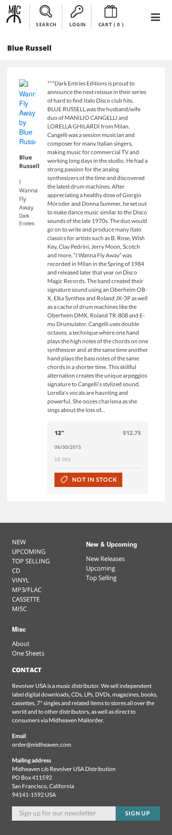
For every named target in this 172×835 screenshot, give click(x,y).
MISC (19, 608)
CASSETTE (26, 599)
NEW (19, 542)
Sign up (138, 813)
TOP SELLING (31, 561)
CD (16, 570)
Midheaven (14, 17)
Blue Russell (29, 161)
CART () (111, 24)
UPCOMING (28, 551)
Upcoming (100, 568)
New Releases (105, 558)
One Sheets (28, 653)
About (21, 643)
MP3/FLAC (27, 589)
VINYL (20, 580)
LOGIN (77, 24)
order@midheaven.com (41, 744)
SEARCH (46, 24)
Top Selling (101, 577)
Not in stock (94, 479)
